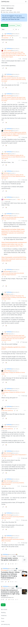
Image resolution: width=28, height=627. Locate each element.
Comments (12, 25)
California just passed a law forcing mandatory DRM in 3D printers (12, 483)
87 (3, 563)
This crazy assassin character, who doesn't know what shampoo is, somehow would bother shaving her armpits (13, 79)
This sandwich (4, 37)
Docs (2, 618)
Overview (4, 25)
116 (3, 599)
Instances (3, 615)
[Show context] (10, 38)
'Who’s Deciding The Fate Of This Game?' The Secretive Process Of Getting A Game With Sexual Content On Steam (13, 297)
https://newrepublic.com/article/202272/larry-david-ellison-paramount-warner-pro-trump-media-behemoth (14, 258)
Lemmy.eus (5, 1)
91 (3, 581)
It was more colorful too (7, 410)
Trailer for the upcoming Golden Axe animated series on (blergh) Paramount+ (12, 218)
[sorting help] (16, 29)
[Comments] (24, 559)
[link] (12, 38)
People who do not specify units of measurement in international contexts (13, 455)
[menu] (26, 1)
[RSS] (18, 29)
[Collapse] (2, 34)
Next (3, 605)
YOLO (18, 199)
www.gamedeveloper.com (7, 597)
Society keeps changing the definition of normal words (13, 373)
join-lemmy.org (5, 624)
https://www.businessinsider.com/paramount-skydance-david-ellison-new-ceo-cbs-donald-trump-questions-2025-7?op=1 (14, 244)
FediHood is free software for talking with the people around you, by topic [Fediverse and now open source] (13, 157)
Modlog (3, 612)
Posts (18, 25)
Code (2, 621)
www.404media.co (5, 579)
